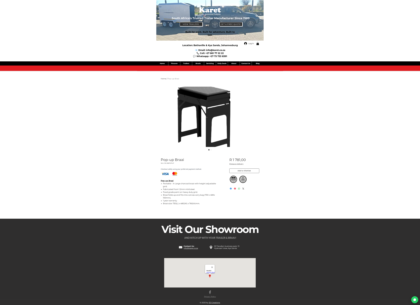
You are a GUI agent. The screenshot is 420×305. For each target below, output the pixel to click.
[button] (257, 43)
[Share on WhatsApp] (239, 188)
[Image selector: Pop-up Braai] (209, 150)
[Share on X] (243, 188)
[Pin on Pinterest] (235, 188)
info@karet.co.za (215, 50)
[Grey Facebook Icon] (210, 292)
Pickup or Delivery (236, 164)
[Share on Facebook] (230, 188)
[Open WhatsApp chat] (414, 299)
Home (163, 79)
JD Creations (214, 303)
